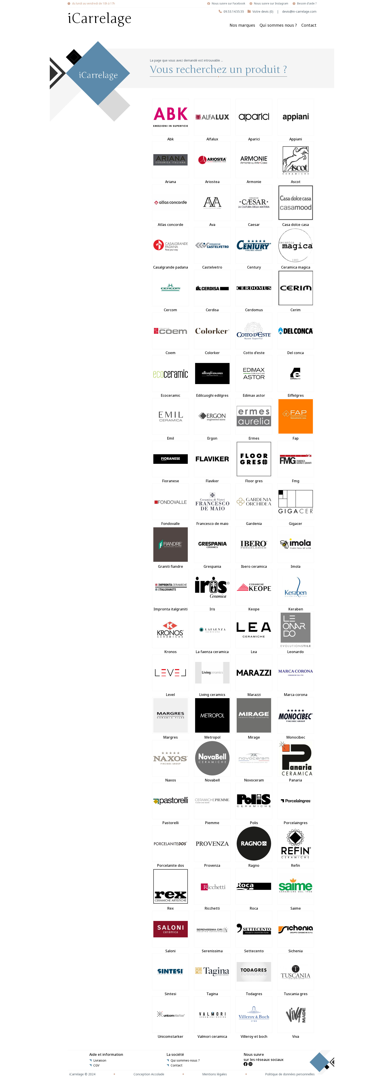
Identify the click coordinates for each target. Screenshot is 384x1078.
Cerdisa (212, 309)
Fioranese (170, 480)
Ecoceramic (170, 395)
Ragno (253, 865)
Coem (171, 352)
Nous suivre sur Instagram (271, 3)
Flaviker (212, 480)
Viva (295, 1036)
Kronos (170, 651)
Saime (295, 908)
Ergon (212, 438)
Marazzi (254, 694)
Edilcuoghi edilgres (212, 395)
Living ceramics (212, 694)
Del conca (295, 352)
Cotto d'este (254, 352)
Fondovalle (170, 523)
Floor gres (254, 480)
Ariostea (212, 181)
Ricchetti (212, 908)
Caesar (254, 224)
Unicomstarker (170, 1036)
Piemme (212, 822)
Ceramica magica (295, 267)
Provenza (212, 865)
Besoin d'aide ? (306, 3)
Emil (170, 438)
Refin (295, 865)
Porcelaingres (296, 822)
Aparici (254, 139)
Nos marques (242, 25)
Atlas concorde (170, 224)
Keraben (295, 609)
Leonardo (295, 651)
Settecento (254, 950)
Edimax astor (254, 395)
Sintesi (170, 993)
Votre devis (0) (262, 11)
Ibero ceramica (254, 566)
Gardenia (254, 523)
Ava (212, 224)
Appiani (295, 139)
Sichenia (295, 950)
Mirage (254, 737)
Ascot (295, 181)
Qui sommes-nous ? (185, 1060)
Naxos (170, 780)
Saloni (170, 950)
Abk (170, 139)
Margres (170, 737)
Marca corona (295, 694)
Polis (254, 822)
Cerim (295, 309)
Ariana (170, 181)
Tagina (212, 993)
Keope (254, 609)
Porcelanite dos (170, 865)
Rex (170, 908)
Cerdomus (254, 309)
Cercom (170, 309)
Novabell (212, 780)
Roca (254, 908)
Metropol (212, 737)
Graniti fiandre (170, 566)
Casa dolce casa (295, 224)
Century (254, 267)
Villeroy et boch (254, 1036)
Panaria (295, 780)
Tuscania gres (296, 993)
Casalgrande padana (170, 267)
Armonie (254, 181)
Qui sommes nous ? (278, 25)
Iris (212, 609)
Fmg (295, 480)
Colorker (212, 352)
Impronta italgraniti (171, 609)
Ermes (253, 438)
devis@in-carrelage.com (299, 11)
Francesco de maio (212, 523)
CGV (96, 1065)
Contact (308, 25)
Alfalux (212, 139)
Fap (295, 438)
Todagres (254, 993)
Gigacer (295, 523)
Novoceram (254, 780)
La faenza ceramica (212, 651)
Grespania (212, 566)
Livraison (99, 1060)
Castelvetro (212, 267)
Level (170, 694)
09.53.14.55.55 (234, 11)
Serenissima (212, 950)
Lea (254, 651)
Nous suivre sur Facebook (228, 3)
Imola (295, 566)
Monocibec (295, 737)
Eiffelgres (296, 395)
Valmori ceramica (212, 1036)
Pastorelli (170, 822)
